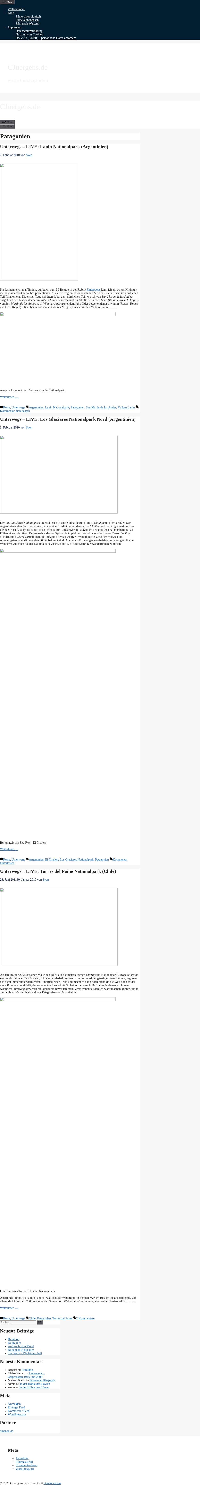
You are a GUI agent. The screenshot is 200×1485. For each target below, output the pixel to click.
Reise (6, 407)
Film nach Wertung (27, 23)
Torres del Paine (62, 1318)
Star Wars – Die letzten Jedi (25, 1353)
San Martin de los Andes (101, 407)
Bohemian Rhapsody (21, 1349)
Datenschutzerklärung (29, 31)
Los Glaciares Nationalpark (77, 859)
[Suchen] (40, 1322)
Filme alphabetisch (27, 20)
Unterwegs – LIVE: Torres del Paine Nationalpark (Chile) (58, 871)
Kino (11, 13)
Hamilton (13, 1339)
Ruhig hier (14, 1342)
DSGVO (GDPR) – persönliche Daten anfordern (46, 38)
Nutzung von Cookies (29, 34)
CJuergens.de (28, 67)
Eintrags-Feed (16, 1407)
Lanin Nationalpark (57, 407)
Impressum (14, 27)
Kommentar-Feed (18, 1411)
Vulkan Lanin (126, 407)
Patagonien (77, 407)
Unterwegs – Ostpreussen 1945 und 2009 (26, 1375)
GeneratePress (52, 1483)
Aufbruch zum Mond (21, 1346)
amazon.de (6, 1431)
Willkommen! (16, 9)
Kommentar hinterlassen (15, 411)
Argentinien (36, 407)
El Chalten (51, 859)
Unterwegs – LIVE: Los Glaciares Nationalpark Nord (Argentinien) (68, 419)
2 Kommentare (85, 1318)
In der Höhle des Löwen (35, 1383)
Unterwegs (93, 289)
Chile (32, 1318)
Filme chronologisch (28, 16)
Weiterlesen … (9, 397)
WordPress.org (17, 1414)
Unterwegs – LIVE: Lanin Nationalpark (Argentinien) (54, 146)
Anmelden (14, 1404)
